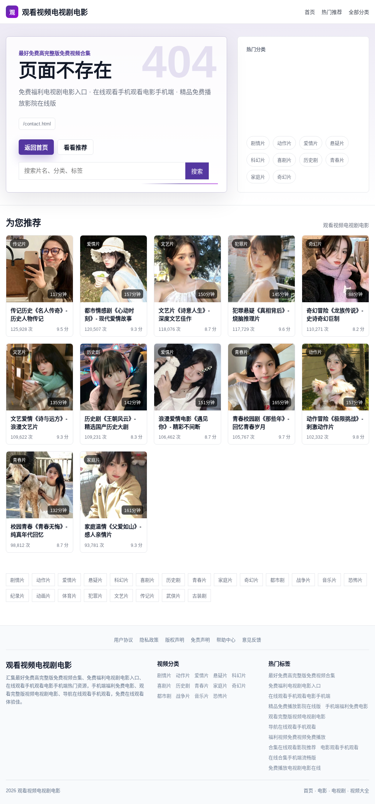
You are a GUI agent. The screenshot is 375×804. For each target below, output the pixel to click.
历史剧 (311, 160)
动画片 (43, 596)
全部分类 (359, 12)
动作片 (284, 143)
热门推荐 (332, 12)
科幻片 (258, 160)
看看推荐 (75, 148)
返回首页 (36, 148)
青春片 (337, 160)
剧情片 (258, 143)
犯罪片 (95, 596)
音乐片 (329, 580)
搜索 (197, 171)
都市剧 (277, 580)
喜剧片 (284, 160)
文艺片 (121, 596)
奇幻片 (284, 177)
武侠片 (173, 596)
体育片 (69, 596)
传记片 (147, 596)
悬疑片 (337, 143)
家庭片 (258, 177)
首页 (310, 12)
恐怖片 (355, 580)
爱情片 (311, 143)
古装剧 (199, 596)
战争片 (303, 580)
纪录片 (17, 596)
